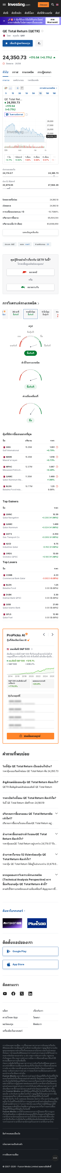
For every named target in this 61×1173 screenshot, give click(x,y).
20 (48, 244)
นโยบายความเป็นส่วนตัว (12, 1144)
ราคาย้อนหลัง (33, 80)
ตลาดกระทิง (33, 287)
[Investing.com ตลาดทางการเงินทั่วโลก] (19, 5)
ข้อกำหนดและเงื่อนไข (11, 1133)
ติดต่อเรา (37, 1024)
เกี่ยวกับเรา (38, 1010)
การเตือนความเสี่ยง (10, 1154)
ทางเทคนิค (28, 72)
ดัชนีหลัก (16, 13)
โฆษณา (36, 1017)
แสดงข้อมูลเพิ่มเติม (31, 232)
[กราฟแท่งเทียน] (6, 88)
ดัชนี (5, 13)
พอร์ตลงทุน (8, 1024)
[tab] (16, 314)
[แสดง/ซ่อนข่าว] (22, 88)
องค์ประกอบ (18, 80)
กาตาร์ (27, 244)
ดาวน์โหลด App (10, 1017)
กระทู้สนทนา (44, 72)
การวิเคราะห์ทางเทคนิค (19, 303)
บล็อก (5, 1010)
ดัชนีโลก (29, 13)
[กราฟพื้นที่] (10, 88)
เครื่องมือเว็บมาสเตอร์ (12, 1030)
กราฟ (15, 72)
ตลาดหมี (33, 272)
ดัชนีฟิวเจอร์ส (44, 13)
